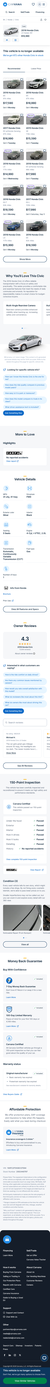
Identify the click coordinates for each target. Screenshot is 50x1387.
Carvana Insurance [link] (11, 1293)
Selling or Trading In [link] (11, 1276)
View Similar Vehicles (25, 1381)
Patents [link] (38, 1345)
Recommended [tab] (14, 68)
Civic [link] (17, 20)
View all (25, 944)
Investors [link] (29, 1345)
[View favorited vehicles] (33, 4)
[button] (42, 4)
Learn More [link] (8, 1255)
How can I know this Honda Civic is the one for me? (24, 378)
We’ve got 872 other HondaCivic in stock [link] (23, 55)
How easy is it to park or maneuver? (20, 393)
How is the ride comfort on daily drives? (21, 675)
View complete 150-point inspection (21, 859)
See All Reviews (25, 765)
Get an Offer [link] (32, 1255)
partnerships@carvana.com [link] (15, 1329)
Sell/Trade (25, 12)
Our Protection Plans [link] (11, 1280)
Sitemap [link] (19, 1345)
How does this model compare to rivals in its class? (23, 400)
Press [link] (5, 1349)
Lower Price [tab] (36, 68)
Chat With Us (11, 1317)
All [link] (4, 20)
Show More (25, 259)
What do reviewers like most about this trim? (23, 697)
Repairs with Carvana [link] (12, 1285)
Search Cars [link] (8, 1345)
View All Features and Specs (25, 609)
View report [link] (11, 461)
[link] (13, 600)
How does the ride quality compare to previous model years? (24, 386)
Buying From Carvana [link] (12, 1272)
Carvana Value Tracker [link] (36, 1259)
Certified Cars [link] (9, 1289)
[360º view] (7, 40)
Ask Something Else (13, 413)
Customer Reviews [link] (34, 1280)
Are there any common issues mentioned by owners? (23, 681)
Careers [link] (30, 1285)
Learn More (11, 997)
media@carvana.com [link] (12, 1333)
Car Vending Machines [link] (36, 1276)
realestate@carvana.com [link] (13, 1338)
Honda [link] (10, 20)
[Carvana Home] (7, 1239)
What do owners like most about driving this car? (23, 703)
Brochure (7, 594)
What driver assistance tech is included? (22, 407)
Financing (40, 12)
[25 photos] (15, 40)
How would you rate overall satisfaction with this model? (23, 689)
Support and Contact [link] (15, 1313)
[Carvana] (12, 4)
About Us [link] (30, 1272)
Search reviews (15, 722)
